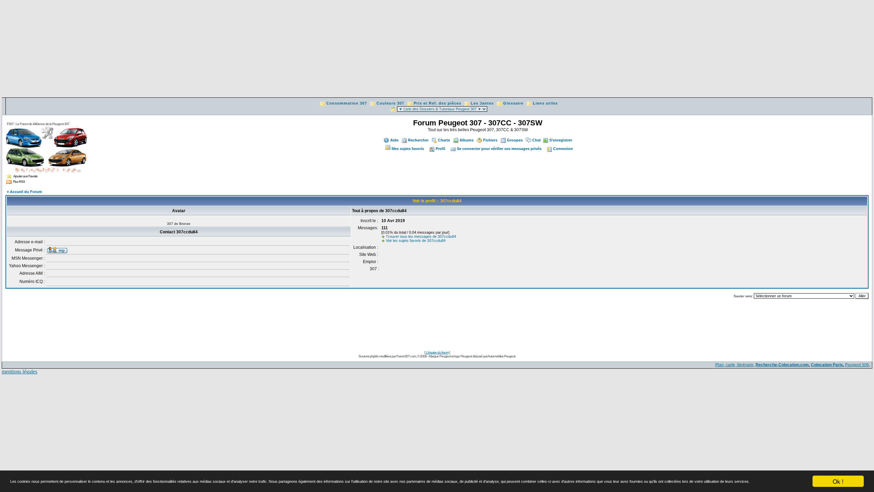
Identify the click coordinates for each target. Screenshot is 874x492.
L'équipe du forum (437, 352)
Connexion (563, 149)
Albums (467, 140)
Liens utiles (545, 103)
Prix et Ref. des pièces (437, 103)
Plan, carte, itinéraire (734, 365)
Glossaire (513, 103)
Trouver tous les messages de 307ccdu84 (421, 236)
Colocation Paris (827, 365)
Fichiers (490, 140)
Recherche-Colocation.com (782, 365)
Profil (440, 149)
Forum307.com (406, 356)
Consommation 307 (346, 103)
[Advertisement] (437, 49)
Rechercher (418, 140)
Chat (536, 140)
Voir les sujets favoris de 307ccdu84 (416, 240)
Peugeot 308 (857, 365)
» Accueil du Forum (24, 192)
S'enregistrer (560, 140)
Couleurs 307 (390, 103)
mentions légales (19, 371)
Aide (394, 140)
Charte (444, 140)
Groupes (515, 140)
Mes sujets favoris (408, 149)
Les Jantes (482, 103)
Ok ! (838, 481)
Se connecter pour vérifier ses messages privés (499, 149)
